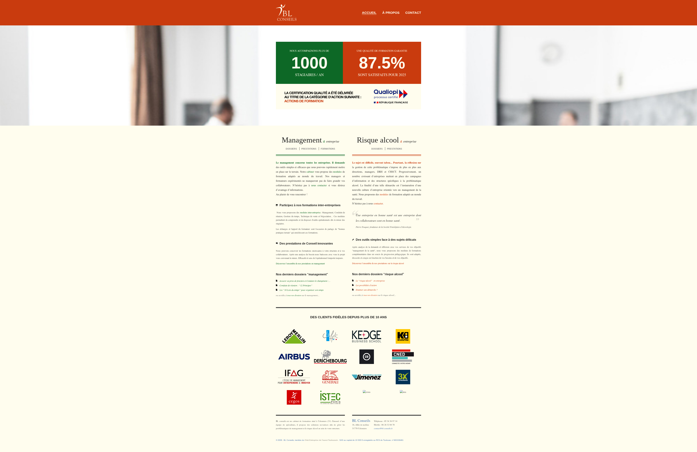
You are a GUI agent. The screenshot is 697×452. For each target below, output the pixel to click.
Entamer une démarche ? (367, 289)
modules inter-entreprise (310, 212)
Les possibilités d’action (366, 285)
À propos (391, 13)
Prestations (308, 149)
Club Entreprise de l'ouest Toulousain (321, 440)
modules (337, 171)
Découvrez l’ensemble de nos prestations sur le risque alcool (378, 263)
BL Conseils (287, 13)
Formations (328, 149)
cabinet (310, 171)
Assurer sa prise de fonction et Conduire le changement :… (305, 280)
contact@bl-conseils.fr (383, 428)
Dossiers (291, 149)
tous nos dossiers (294, 295)
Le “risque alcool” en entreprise (370, 280)
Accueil (369, 13)
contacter (378, 203)
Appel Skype (411, 427)
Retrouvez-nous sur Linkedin (411, 421)
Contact (413, 13)
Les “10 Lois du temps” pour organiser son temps (302, 289)
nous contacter (319, 185)
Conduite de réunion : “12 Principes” (296, 285)
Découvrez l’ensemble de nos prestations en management (300, 263)
